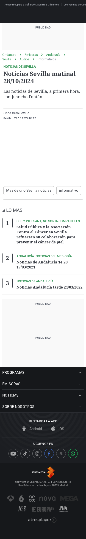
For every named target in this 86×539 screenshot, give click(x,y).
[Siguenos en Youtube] (13, 453)
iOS (61, 429)
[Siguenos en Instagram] (37, 453)
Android (35, 429)
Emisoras (31, 55)
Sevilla (6, 59)
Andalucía (53, 55)
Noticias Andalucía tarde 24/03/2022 (50, 287)
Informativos (47, 59)
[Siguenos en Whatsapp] (73, 453)
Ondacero (9, 55)
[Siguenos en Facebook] (49, 453)
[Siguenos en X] (61, 453)
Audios (24, 59)
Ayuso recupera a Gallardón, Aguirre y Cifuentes (32, 4)
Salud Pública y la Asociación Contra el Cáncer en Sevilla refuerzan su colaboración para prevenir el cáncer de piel (46, 234)
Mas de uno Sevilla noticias (28, 190)
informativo (68, 190)
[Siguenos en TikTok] (25, 453)
